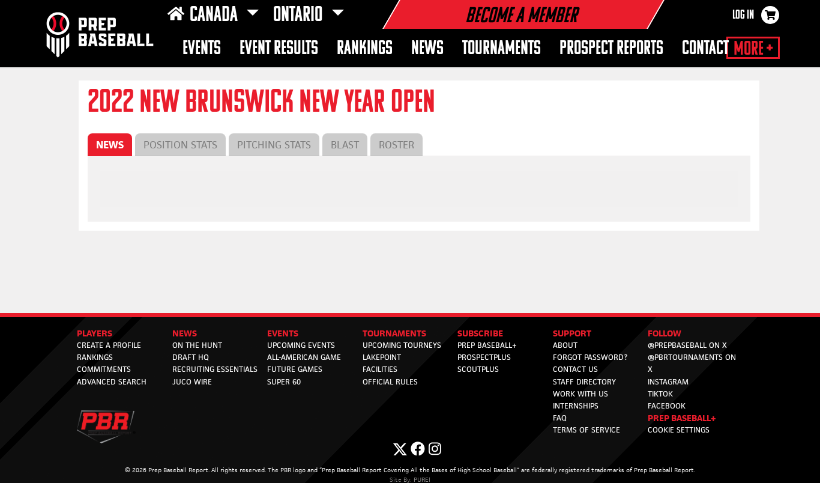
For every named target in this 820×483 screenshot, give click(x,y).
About (565, 345)
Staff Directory (584, 382)
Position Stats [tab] (180, 144)
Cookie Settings (679, 430)
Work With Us (580, 394)
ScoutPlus (478, 369)
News (427, 49)
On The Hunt (197, 345)
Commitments (104, 369)
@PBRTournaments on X (692, 363)
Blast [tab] (345, 144)
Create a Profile (109, 345)
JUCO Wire (192, 382)
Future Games (294, 369)
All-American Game (304, 357)
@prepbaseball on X (687, 345)
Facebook (667, 406)
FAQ (560, 418)
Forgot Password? (590, 357)
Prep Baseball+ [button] (682, 418)
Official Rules (390, 382)
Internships (575, 406)
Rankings (365, 49)
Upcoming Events (301, 345)
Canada (215, 15)
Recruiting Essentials (215, 369)
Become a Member (521, 17)
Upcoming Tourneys (402, 345)
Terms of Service (586, 430)
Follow (664, 333)
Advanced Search (111, 382)
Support (572, 333)
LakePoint (382, 357)
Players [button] (94, 333)
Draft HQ (190, 357)
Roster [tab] (396, 144)
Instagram (668, 382)
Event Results (279, 49)
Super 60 (284, 382)
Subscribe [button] (480, 333)
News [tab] (110, 144)
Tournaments (501, 49)
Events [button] (201, 49)
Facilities (380, 369)
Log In (743, 16)
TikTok (660, 394)
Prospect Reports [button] (611, 49)
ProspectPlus (484, 357)
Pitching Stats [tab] (274, 144)
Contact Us (575, 369)
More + (753, 49)
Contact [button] (705, 49)
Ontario (299, 15)
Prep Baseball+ (487, 345)
